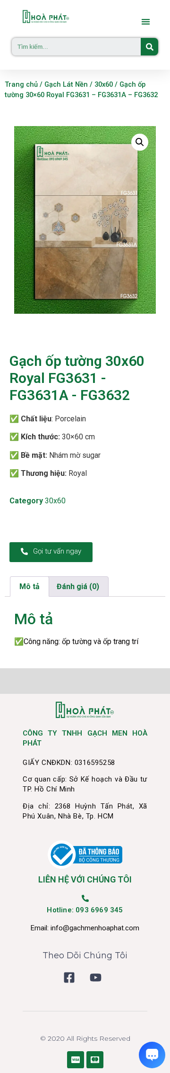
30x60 (103, 84)
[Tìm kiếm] (149, 46)
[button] (146, 21)
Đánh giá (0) (78, 586)
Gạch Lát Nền (66, 84)
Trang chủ (21, 84)
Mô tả (29, 586)
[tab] (29, 586)
